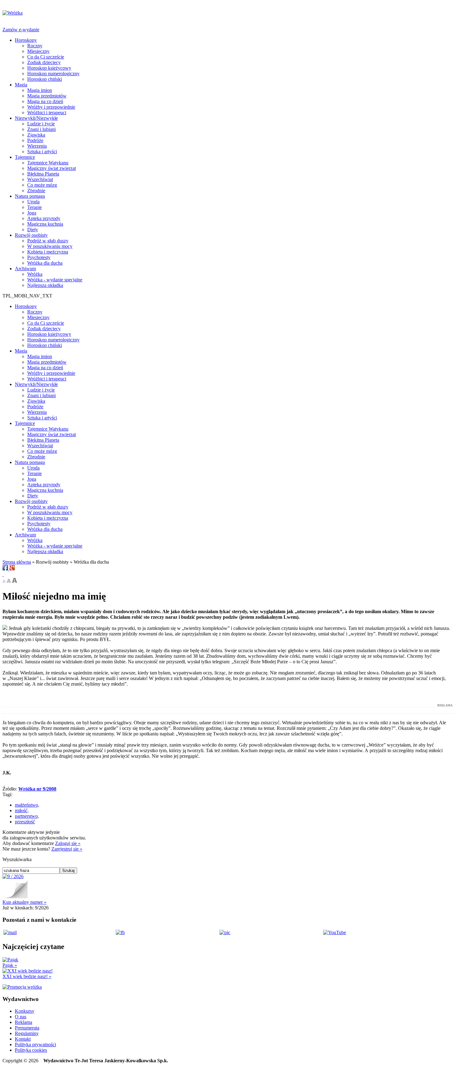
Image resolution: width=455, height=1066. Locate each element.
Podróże (35, 140)
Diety (32, 229)
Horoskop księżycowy (49, 68)
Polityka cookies (31, 1050)
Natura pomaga (30, 196)
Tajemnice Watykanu (47, 162)
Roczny (34, 45)
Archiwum (25, 268)
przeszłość (25, 821)
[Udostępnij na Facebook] (5, 568)
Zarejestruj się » (66, 849)
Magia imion (39, 90)
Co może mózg (42, 185)
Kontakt (23, 1039)
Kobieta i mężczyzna (47, 251)
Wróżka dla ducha (45, 263)
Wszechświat (40, 179)
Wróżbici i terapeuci (46, 112)
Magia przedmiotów (47, 95)
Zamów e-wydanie (20, 29)
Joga (31, 212)
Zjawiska (36, 134)
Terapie (34, 207)
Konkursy (24, 1011)
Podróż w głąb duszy (47, 240)
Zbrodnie (36, 190)
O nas (20, 1016)
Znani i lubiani (41, 129)
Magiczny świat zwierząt (51, 168)
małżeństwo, (27, 805)
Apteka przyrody (43, 218)
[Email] (3, 574)
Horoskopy (26, 40)
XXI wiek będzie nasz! (26, 976)
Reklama (23, 1022)
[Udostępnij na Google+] (12, 568)
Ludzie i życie (41, 123)
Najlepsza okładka (45, 285)
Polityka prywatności (35, 1044)
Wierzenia (37, 146)
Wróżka (34, 274)
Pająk (9, 965)
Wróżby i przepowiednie (51, 107)
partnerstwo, (27, 816)
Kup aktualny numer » (24, 902)
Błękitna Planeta (43, 173)
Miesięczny (38, 51)
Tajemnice (25, 157)
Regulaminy (27, 1033)
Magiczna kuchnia (45, 224)
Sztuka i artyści (42, 151)
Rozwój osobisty (31, 235)
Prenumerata (27, 1027)
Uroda (33, 201)
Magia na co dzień (45, 101)
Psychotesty (38, 257)
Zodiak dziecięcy (44, 62)
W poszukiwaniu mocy (49, 246)
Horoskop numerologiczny (53, 73)
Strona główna (16, 562)
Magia (21, 84)
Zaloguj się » (67, 843)
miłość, (22, 810)
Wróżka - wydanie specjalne (54, 279)
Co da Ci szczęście (45, 56)
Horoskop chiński (44, 79)
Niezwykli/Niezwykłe (36, 118)
